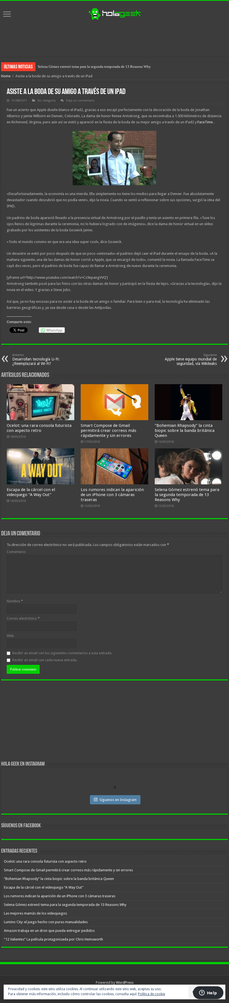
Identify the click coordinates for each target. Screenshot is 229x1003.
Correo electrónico (23, 618)
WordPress (124, 982)
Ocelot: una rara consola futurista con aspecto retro (39, 428)
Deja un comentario (80, 100)
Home (6, 76)
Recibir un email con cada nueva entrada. (44, 660)
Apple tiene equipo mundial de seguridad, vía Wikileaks (191, 359)
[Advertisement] (114, 38)
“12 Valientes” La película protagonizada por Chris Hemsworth (53, 939)
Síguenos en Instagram (118, 800)
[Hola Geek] (114, 13)
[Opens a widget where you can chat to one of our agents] (208, 993)
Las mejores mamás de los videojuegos (67, 66)
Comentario (16, 552)
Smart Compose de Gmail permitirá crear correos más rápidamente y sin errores (108, 430)
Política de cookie (151, 994)
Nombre (15, 601)
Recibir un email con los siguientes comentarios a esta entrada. (62, 653)
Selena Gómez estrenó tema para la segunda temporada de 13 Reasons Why (187, 494)
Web (10, 636)
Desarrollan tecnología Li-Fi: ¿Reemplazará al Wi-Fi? (35, 359)
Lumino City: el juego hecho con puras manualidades (46, 922)
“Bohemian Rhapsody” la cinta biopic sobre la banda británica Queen (184, 430)
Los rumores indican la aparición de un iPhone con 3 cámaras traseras (112, 494)
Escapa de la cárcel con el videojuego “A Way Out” (31, 492)
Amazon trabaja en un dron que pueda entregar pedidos (49, 931)
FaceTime (205, 122)
